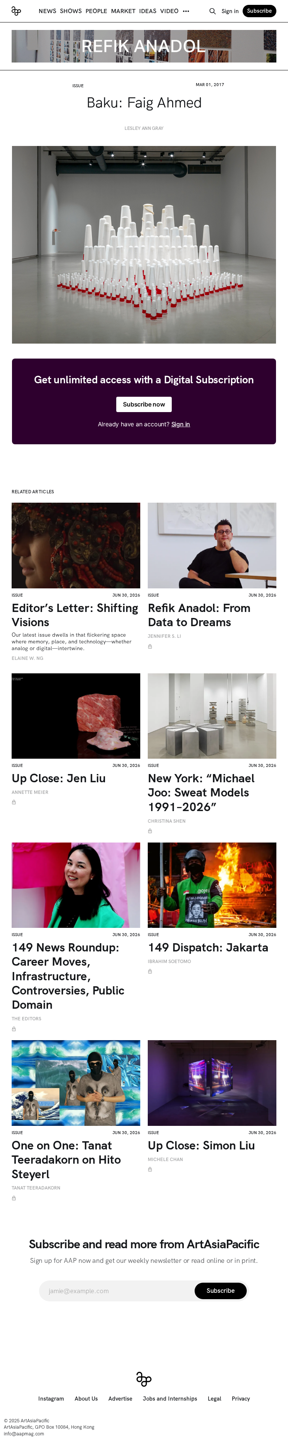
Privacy (241, 1398)
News (47, 11)
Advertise (120, 1398)
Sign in (230, 11)
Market (123, 11)
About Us (86, 1398)
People (96, 11)
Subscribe (259, 11)
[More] (186, 11)
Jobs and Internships (170, 1398)
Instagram (51, 1398)
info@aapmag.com (24, 1434)
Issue (78, 85)
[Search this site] (213, 11)
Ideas (147, 11)
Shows (71, 11)
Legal (214, 1398)
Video (169, 11)
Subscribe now (144, 404)
